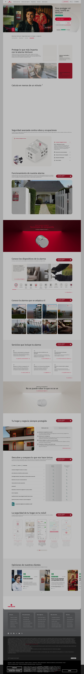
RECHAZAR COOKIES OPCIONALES (14, 670)
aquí (55, 671)
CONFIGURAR (14, 667)
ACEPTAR (69, 670)
